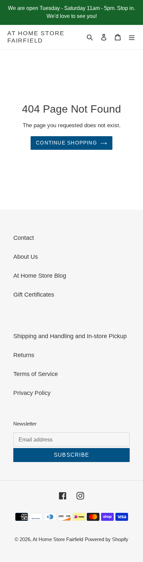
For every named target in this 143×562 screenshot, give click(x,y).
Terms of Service (35, 374)
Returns (23, 355)
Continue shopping (66, 142)
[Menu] (132, 37)
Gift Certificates (33, 294)
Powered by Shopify (106, 539)
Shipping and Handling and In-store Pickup (70, 336)
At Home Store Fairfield (35, 37)
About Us (25, 256)
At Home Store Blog (39, 275)
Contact (23, 237)
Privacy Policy (32, 393)
